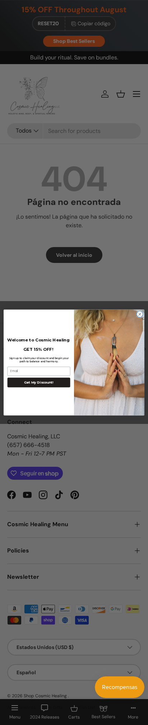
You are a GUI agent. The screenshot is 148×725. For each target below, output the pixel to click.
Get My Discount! (39, 382)
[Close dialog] (140, 314)
